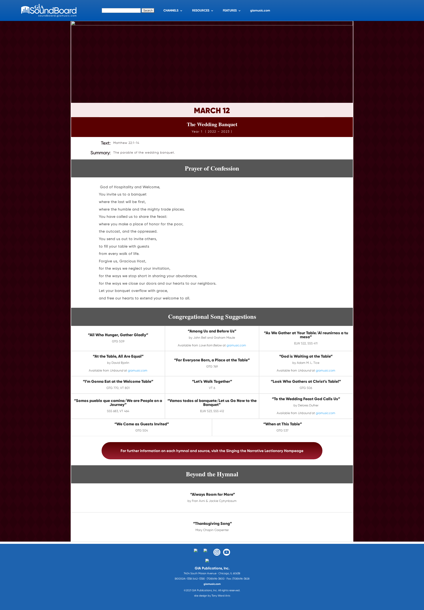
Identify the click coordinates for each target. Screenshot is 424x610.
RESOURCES (200, 10)
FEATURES (230, 10)
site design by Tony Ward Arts (212, 595)
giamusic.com (260, 10)
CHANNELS (170, 10)
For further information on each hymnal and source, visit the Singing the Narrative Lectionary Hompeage (212, 451)
